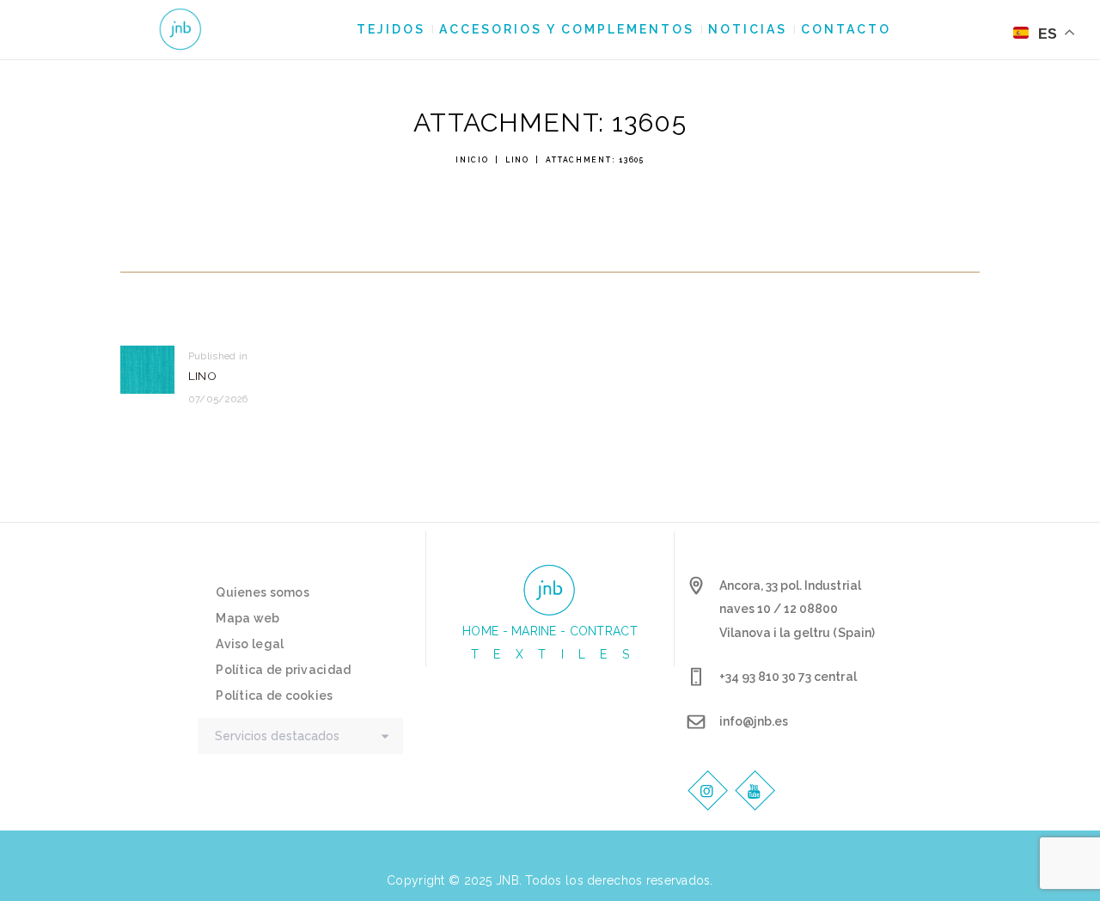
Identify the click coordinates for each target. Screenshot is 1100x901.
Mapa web (247, 618)
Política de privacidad (283, 670)
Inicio (471, 160)
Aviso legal (250, 644)
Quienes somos (262, 592)
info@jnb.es (753, 721)
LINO (517, 160)
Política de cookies (274, 695)
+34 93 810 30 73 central (788, 676)
